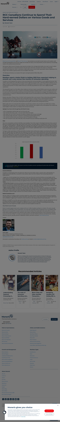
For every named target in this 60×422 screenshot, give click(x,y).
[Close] (58, 405)
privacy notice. (23, 416)
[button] (4, 412)
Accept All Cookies (49, 410)
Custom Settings (49, 414)
